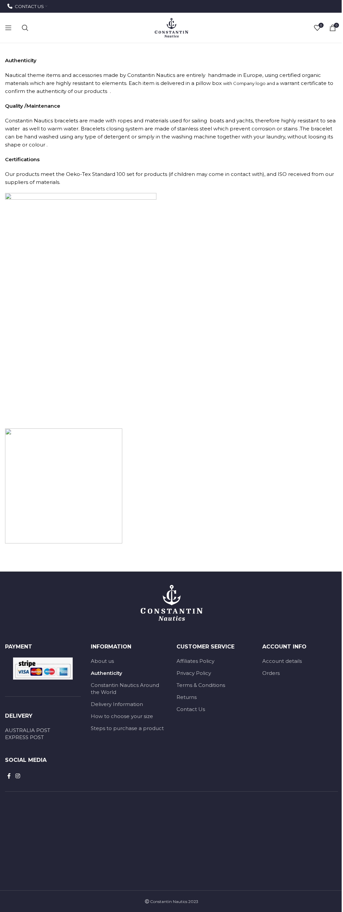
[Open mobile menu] (8, 27)
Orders (271, 673)
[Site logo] (171, 27)
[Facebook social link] (9, 776)
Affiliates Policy (195, 661)
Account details (282, 661)
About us (102, 661)
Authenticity (106, 673)
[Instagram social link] (17, 776)
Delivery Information (117, 704)
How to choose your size (122, 716)
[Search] (25, 27)
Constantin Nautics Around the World (125, 688)
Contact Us (191, 709)
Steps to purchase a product (127, 728)
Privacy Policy (194, 673)
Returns (187, 697)
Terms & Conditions (201, 685)
